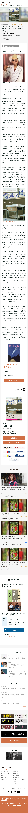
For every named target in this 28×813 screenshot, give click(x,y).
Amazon (8, 447)
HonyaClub (19, 455)
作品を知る (16, 775)
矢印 (25, 706)
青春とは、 (7, 46)
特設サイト (16, 783)
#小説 (7, 39)
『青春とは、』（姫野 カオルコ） (9, 221)
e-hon (8, 455)
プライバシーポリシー (7, 773)
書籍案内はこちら (14, 734)
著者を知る (16, 773)
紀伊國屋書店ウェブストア (19, 451)
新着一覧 (16, 771)
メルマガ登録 (14, 740)
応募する (10, 630)
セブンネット (8, 451)
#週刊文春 (6, 38)
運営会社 (4, 775)
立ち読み (13, 438)
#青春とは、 (11, 496)
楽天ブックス (19, 447)
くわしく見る (13, 442)
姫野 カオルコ (15, 46)
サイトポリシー (5, 771)
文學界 (5, 788)
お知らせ (4, 777)
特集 (15, 781)
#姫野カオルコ (5, 518)
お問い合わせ (5, 779)
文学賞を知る (17, 777)
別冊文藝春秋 (21, 788)
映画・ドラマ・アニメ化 (19, 779)
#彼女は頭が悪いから (14, 518)
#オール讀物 (4, 496)
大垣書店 (14, 459)
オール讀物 (12, 788)
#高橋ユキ (22, 544)
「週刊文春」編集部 (7, 33)
